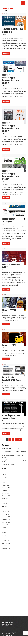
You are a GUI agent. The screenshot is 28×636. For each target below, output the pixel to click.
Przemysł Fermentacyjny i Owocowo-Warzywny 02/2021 (10, 126)
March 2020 (5, 509)
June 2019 (4, 530)
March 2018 (4, 546)
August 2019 (5, 524)
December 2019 (6, 517)
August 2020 (5, 498)
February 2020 (5, 511)
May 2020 (4, 503)
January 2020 (5, 514)
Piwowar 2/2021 (9, 310)
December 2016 (6, 548)
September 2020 (6, 495)
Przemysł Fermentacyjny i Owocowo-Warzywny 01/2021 (10, 174)
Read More (6, 53)
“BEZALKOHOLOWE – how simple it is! (13, 30)
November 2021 (6, 472)
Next (20, 439)
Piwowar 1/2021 (9, 344)
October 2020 (5, 493)
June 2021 (4, 477)
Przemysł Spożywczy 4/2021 (11, 266)
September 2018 (6, 543)
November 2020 (6, 490)
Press (4, 34)
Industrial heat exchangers (8, 220)
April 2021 (4, 480)
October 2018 (5, 540)
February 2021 (5, 485)
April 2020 (4, 506)
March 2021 (4, 482)
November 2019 (6, 519)
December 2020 (6, 488)
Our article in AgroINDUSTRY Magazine (13, 379)
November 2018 (6, 538)
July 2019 (4, 527)
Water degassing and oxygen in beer (11, 417)
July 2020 (4, 501)
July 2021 (4, 474)
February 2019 (5, 535)
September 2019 (6, 522)
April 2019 (4, 532)
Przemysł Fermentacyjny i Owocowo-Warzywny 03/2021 (10, 78)
